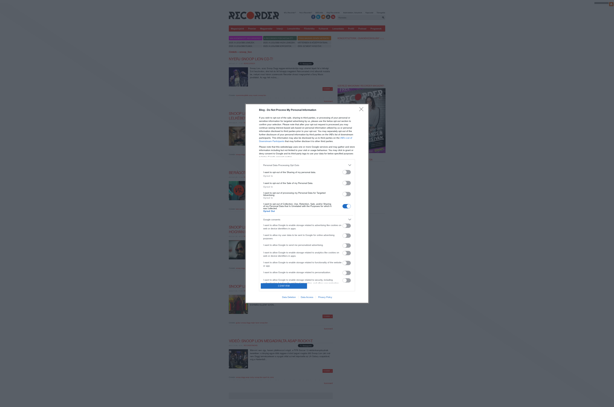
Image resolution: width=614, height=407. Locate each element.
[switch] (346, 172)
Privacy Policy (325, 297)
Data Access (307, 297)
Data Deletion (289, 297)
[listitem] (307, 165)
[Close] (362, 110)
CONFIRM (284, 286)
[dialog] (307, 203)
